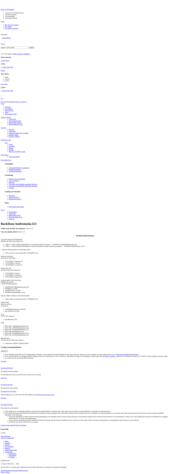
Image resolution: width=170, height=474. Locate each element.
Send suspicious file (15, 121)
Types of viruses (14, 181)
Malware (11, 182)
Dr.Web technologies (15, 171)
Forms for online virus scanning (18, 133)
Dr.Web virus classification (17, 179)
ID (25, 102)
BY (23, 102)
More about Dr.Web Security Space (127, 354)
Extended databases (15, 169)
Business (7, 443)
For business (8, 109)
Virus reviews (13, 212)
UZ (20, 102)
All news (11, 219)
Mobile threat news (15, 215)
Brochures (12, 195)
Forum (3, 70)
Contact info (8, 452)
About (11, 144)
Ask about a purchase (11, 28)
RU (2, 102)
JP (16, 102)
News (6, 112)
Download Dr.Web (11, 18)
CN (4, 102)
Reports (11, 148)
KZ (18, 102)
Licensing (12, 146)
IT (14, 102)
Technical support (10, 14)
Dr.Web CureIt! (13, 135)
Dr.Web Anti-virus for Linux (46, 395)
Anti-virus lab (9, 110)
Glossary (11, 188)
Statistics (11, 150)
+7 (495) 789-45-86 (7, 67)
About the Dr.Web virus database (19, 168)
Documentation (10, 16)
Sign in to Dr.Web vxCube (17, 151)
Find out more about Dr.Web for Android (13, 425)
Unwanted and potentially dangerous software (23, 184)
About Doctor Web (11, 114)
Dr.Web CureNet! (14, 136)
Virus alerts (12, 213)
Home (7, 441)
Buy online (8, 26)
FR (12, 102)
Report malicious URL (16, 124)
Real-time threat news (15, 217)
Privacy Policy (5, 472)
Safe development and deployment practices (14, 470)
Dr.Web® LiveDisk (109, 356)
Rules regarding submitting (21, 54)
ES (10, 102)
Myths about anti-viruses (16, 207)
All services (12, 119)
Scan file (11, 129)
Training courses (14, 197)
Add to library (6, 38)
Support (7, 445)
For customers (9, 446)
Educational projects (15, 199)
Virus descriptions (14, 157)
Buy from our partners (11, 25)
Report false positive (15, 123)
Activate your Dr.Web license (14, 13)
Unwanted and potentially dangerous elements (23, 186)
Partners (7, 448)
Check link (12, 131)
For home (8, 107)
